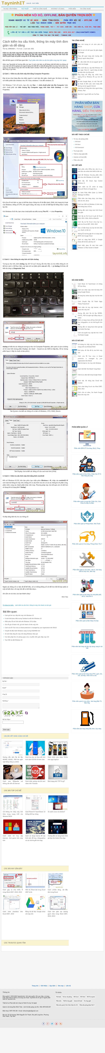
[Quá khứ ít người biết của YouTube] (74, 95)
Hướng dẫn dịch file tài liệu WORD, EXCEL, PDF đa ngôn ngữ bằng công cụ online (13, 759)
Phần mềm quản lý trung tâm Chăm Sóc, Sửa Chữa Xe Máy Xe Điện (87, 502)
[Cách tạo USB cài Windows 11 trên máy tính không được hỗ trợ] (74, 206)
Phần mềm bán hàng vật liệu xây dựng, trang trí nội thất (87, 647)
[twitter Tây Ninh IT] (52, 1023)
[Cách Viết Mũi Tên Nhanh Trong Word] (74, 370)
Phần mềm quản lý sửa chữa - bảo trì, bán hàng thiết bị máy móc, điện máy (87, 570)
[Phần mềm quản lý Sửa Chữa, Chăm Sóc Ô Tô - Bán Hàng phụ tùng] (87, 464)
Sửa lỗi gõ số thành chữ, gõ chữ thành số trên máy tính (21, 624)
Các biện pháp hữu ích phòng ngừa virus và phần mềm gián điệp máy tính (27, 637)
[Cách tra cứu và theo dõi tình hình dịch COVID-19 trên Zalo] (35, 748)
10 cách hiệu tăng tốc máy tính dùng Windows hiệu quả (21, 634)
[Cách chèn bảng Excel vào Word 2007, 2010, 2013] (74, 388)
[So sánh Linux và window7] (58, 802)
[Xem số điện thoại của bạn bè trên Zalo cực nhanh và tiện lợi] (74, 229)
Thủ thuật (25, 9)
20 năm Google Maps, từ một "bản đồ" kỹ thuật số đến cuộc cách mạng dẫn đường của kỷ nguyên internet (90, 84)
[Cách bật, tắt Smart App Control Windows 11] (74, 182)
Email (4, 688)
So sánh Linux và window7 (56, 812)
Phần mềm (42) (78, 160)
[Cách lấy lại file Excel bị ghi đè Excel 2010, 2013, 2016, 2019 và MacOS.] (74, 217)
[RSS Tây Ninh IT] (60, 1023)
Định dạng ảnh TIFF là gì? (56, 781)
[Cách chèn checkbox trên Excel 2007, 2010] (12, 902)
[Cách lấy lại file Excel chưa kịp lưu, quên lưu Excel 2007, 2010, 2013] (74, 223)
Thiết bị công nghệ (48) (80, 154)
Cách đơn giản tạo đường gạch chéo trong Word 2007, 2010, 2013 (58, 914)
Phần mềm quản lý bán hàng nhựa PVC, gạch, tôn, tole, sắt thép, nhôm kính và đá (87, 674)
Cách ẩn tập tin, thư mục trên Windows (89, 363)
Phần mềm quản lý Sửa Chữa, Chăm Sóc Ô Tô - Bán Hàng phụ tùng (87, 474)
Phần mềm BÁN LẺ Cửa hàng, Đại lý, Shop (87, 448)
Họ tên (4, 681)
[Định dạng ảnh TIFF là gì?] (58, 772)
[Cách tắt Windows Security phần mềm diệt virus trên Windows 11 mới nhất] (74, 176)
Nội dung (5, 701)
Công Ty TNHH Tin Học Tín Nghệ (27, 1003)
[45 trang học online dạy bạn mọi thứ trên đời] (74, 297)
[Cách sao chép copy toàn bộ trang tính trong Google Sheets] (74, 291)
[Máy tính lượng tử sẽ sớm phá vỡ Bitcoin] (74, 46)
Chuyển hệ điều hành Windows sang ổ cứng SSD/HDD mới (22, 631)
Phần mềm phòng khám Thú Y (87, 1005)
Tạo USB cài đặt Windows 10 (13, 640)
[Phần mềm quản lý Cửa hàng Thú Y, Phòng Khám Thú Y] (87, 536)
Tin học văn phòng (10, 9)
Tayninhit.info (21, 996)
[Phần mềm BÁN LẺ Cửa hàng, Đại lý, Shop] (87, 438)
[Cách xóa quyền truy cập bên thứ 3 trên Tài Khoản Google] (74, 334)
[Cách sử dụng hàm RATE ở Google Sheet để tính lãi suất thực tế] (74, 241)
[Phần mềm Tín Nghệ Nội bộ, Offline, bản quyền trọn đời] (52, 25)
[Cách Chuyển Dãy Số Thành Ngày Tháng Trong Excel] (74, 303)
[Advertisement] (35, 657)
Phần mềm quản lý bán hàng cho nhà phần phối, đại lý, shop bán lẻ (87, 595)
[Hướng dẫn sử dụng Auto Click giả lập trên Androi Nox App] (58, 826)
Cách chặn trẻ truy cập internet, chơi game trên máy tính (13, 838)
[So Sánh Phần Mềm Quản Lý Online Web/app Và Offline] (74, 194)
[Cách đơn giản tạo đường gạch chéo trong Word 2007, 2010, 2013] (58, 902)
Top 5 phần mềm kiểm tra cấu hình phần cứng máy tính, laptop (47, 60)
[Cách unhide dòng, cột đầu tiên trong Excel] (55, 880)
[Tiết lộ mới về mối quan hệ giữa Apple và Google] (74, 52)
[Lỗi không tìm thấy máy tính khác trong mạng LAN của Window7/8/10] (13, 802)
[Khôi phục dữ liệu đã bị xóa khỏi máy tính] (74, 352)
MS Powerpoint (79, 147)
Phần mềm (72, 9)
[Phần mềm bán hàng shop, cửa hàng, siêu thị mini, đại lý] (74, 200)
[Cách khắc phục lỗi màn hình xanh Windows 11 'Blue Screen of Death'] (74, 247)
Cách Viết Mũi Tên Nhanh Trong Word (89, 369)
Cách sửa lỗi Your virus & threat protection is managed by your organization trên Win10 (31, 627)
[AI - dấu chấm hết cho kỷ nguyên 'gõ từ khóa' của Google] (74, 63)
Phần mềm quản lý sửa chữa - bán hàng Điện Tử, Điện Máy (87, 702)
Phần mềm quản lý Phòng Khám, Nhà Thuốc (87, 523)
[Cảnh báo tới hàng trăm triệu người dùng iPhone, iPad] (74, 90)
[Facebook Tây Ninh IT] (43, 1023)
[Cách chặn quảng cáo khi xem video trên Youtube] (35, 772)
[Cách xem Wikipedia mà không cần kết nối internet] (13, 772)
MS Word (77, 144)
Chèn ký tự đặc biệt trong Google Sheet (90, 375)
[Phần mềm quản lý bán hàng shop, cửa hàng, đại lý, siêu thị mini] (87, 116)
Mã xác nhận (6, 719)
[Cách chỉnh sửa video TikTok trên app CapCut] (58, 748)
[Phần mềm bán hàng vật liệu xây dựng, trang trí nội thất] (87, 636)
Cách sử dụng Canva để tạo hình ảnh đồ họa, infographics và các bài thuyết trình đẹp (35, 838)
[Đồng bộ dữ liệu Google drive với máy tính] (35, 902)
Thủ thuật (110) (78, 151)
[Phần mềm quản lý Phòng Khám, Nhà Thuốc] (87, 516)
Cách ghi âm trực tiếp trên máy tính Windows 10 (19, 615)
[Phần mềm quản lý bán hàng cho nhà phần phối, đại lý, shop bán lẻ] (87, 585)
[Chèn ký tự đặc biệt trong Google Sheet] (74, 376)
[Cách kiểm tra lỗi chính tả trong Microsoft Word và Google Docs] (74, 188)
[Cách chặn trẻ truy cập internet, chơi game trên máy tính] (13, 826)
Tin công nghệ (85, 9)
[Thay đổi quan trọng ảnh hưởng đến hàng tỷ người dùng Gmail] (74, 57)
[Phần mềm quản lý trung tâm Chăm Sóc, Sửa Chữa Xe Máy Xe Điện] (87, 491)
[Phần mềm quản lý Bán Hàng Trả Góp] (87, 611)
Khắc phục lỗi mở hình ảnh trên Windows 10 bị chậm (20, 621)
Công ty (4, 694)
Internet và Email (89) (80, 157)
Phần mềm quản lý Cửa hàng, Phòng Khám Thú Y (87, 544)
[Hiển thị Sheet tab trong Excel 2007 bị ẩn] (35, 880)
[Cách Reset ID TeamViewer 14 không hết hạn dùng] (35, 802)
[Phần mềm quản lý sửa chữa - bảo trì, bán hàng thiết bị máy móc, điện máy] (87, 559)
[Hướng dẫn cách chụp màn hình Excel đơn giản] (74, 211)
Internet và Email (57, 9)
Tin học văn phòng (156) (81, 139)
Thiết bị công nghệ (40, 9)
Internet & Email (78, 1001)
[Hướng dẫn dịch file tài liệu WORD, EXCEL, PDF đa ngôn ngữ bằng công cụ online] (13, 748)
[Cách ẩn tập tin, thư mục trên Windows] (74, 364)
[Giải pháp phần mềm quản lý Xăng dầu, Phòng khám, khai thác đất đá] (56, 1023)
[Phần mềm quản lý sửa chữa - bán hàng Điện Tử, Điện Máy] (87, 691)
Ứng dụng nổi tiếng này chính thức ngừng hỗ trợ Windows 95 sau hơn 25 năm (90, 77)
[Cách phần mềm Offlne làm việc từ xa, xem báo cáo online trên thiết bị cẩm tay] (74, 170)
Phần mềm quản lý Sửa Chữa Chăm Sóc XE (67, 1005)
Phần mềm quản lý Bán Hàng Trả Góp (87, 621)
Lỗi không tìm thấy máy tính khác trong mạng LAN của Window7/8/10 (13, 814)
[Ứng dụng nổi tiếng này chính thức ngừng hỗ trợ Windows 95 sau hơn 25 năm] (74, 76)
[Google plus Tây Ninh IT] (47, 1023)
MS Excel (77, 141)
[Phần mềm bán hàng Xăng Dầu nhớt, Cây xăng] (87, 718)
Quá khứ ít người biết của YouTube (88, 94)
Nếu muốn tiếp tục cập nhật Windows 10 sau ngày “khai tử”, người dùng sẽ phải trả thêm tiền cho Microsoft (90, 70)
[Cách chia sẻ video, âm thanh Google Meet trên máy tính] (74, 394)
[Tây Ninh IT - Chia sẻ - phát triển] (20, 3)
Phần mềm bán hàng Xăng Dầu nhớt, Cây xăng (87, 728)
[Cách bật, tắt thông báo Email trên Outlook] (74, 382)
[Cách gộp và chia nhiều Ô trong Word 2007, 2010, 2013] (13, 880)
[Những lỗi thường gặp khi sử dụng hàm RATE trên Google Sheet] (74, 235)
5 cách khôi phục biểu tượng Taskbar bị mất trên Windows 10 (23, 618)
